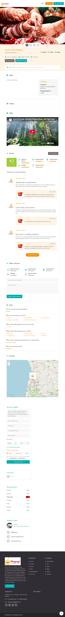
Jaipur (48, 569)
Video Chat (18, 453)
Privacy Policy (14, 458)
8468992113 (14, 532)
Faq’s (34, 67)
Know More (9, 586)
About (10, 67)
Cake (31, 569)
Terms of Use (22, 458)
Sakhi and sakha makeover (21, 526)
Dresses (32, 564)
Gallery (16, 67)
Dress (12, 476)
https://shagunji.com (16, 541)
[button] (49, 3)
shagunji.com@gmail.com (17, 536)
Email (10, 453)
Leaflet (49, 396)
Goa (48, 564)
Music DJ (32, 574)
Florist (31, 566)
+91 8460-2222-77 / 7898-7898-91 (17, 599)
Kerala (48, 571)
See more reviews (32, 255)
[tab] (27, 45)
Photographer (33, 571)
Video (23, 67)
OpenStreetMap (55, 396)
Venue (31, 561)
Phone (27, 453)
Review (29, 67)
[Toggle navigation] (42, 3)
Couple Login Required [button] (14, 296)
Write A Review (53, 153)
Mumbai (49, 574)
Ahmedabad (50, 561)
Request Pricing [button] (18, 462)
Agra (48, 566)
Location (40, 67)
